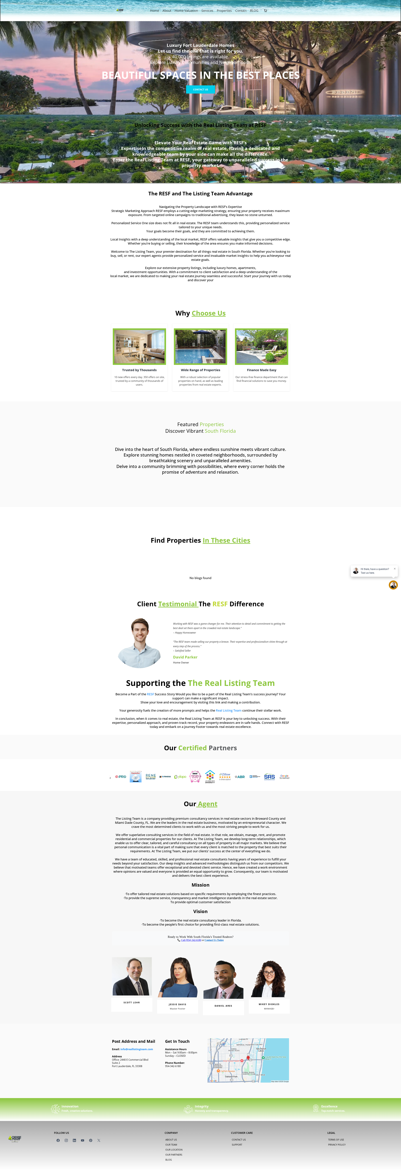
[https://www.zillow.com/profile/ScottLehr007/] (186, 776)
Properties (224, 10)
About (166, 10)
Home (154, 10)
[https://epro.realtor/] (260, 776)
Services (207, 10)
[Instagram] (66, 1140)
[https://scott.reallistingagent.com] (141, 777)
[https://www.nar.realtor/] (215, 777)
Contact (241, 10)
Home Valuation (186, 10)
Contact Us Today (214, 940)
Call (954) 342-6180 (191, 940)
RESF (150, 694)
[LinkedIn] (74, 1140)
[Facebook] (58, 1140)
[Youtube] (82, 1140)
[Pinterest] (91, 1140)
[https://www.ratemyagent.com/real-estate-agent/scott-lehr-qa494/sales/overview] (156, 776)
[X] (99, 1140)
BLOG (254, 10)
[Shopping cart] (265, 10)
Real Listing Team (229, 710)
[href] (248, 1060)
